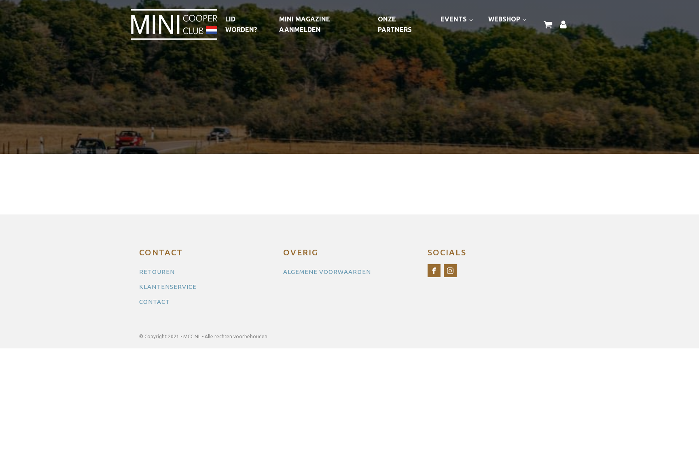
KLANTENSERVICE (168, 286)
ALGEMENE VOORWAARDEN (327, 271)
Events (454, 19)
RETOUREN (157, 271)
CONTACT (154, 301)
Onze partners (395, 24)
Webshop (504, 19)
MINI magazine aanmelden (304, 24)
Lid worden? (241, 24)
